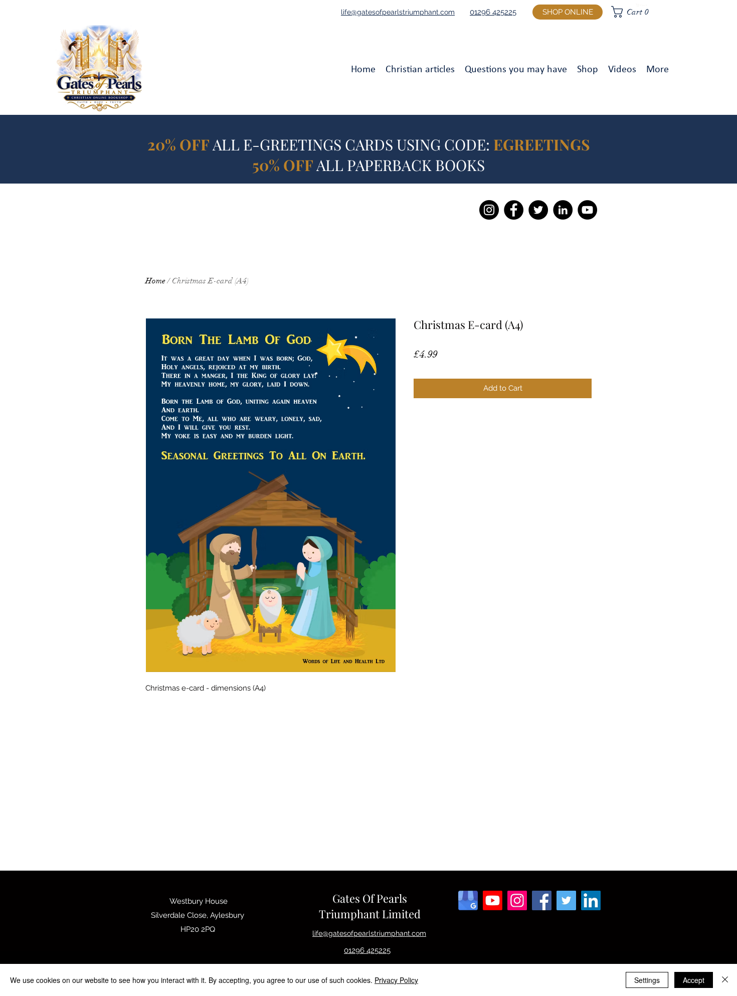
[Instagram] (489, 210)
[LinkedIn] (563, 210)
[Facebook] (513, 210)
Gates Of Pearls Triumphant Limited (370, 906)
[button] (643, 5)
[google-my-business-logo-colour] (468, 900)
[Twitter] (538, 210)
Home (155, 281)
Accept (693, 980)
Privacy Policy (396, 980)
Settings (647, 980)
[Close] (725, 980)
